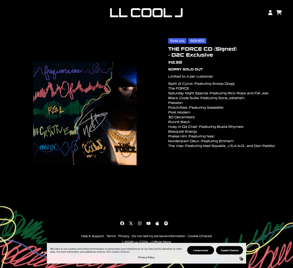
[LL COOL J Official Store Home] (146, 12)
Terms (111, 236)
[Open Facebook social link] (122, 223)
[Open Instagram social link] (139, 223)
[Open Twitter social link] (131, 223)
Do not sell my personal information (158, 236)
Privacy (123, 236)
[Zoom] (85, 113)
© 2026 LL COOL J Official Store (146, 242)
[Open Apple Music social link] (157, 223)
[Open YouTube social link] (148, 223)
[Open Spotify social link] (166, 223)
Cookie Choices (200, 236)
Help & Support (92, 236)
